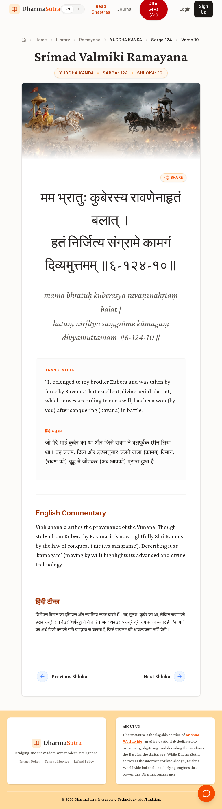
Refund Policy (84, 761)
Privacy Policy (29, 761)
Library (63, 39)
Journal (125, 9)
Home (41, 39)
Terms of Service (57, 761)
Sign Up (203, 9)
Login (185, 9)
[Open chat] (206, 793)
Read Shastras (101, 9)
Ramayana (90, 39)
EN (67, 9)
